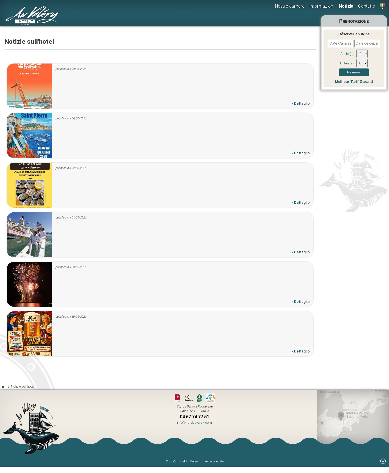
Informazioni (321, 6)
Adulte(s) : (348, 54)
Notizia (346, 6)
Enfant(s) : (348, 63)
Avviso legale (214, 461)
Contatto (366, 6)
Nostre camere (290, 6)
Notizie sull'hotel (22, 386)
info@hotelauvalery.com (194, 422)
